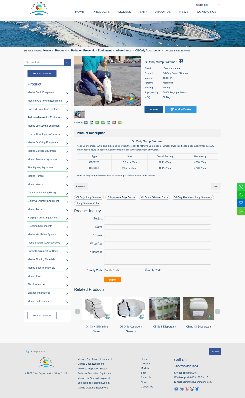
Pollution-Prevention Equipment (95, 373)
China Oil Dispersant (198, 326)
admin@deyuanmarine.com (197, 381)
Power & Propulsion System (93, 368)
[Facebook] (197, 388)
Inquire (154, 109)
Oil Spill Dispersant (164, 326)
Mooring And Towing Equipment (95, 359)
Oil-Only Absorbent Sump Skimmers (193, 197)
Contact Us (147, 386)
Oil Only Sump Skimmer (89, 197)
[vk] (182, 388)
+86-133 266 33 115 (197, 377)
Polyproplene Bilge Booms (121, 197)
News (144, 382)
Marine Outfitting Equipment (93, 387)
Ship (143, 372)
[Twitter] (192, 388)
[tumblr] (187, 388)
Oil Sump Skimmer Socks (154, 197)
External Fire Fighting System (94, 382)
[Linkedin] (176, 388)
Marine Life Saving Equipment (94, 378)
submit (112, 279)
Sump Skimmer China (87, 203)
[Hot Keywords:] (67, 62)
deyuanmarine (190, 372)
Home (144, 359)
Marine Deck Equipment (91, 363)
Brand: (148, 68)
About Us (146, 377)
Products (146, 363)
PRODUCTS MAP (42, 73)
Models (145, 368)
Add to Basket (183, 109)
